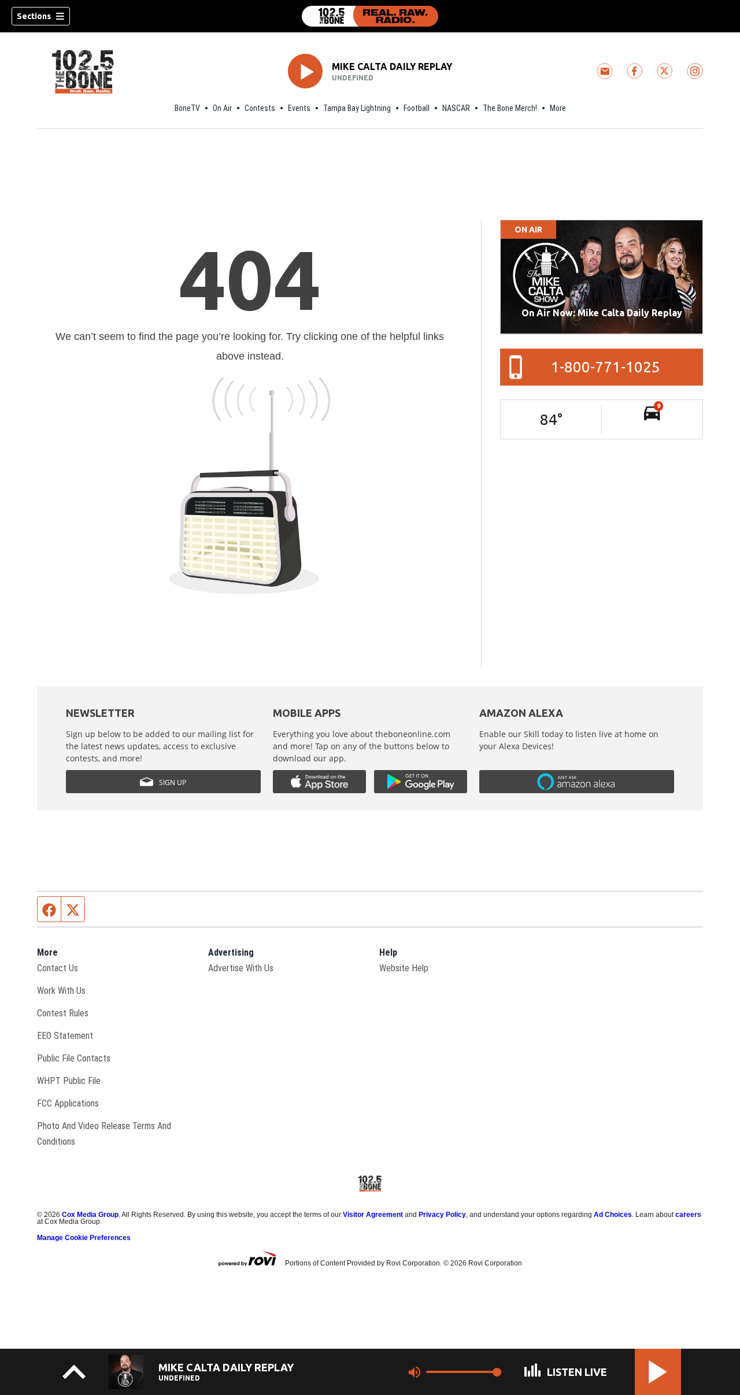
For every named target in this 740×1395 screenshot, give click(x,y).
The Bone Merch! (510, 108)
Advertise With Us (240, 968)
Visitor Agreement (373, 1215)
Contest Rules (62, 1013)
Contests (260, 108)
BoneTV (187, 108)
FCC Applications (68, 1103)
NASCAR (456, 108)
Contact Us (57, 968)
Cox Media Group (90, 1215)
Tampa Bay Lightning (357, 108)
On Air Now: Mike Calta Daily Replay (601, 313)
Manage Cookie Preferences (84, 1238)
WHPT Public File (69, 1080)
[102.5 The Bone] (370, 16)
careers (688, 1215)
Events (299, 108)
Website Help (403, 968)
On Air (222, 108)
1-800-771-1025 (605, 366)
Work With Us (61, 990)
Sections (34, 16)
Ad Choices (613, 1215)
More (558, 108)
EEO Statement (65, 1035)
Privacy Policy (442, 1215)
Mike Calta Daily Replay (392, 66)
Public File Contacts (73, 1058)
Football (417, 108)
